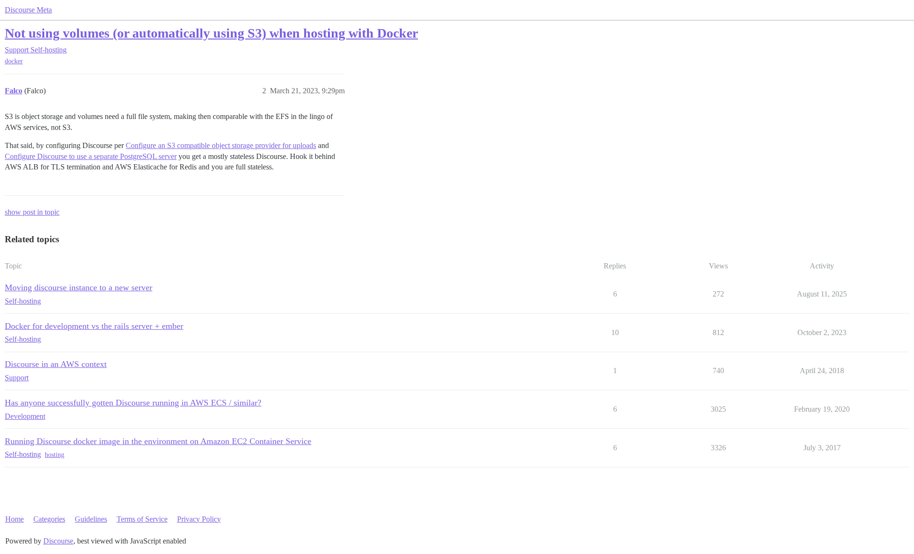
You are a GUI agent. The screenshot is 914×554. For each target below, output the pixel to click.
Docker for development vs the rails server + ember (94, 326)
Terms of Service (142, 519)
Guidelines (91, 519)
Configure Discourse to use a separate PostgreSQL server (91, 156)
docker (14, 61)
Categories (49, 519)
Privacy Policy (199, 519)
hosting (54, 454)
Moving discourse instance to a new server (78, 287)
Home (14, 519)
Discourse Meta (28, 10)
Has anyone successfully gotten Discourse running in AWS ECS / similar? (133, 402)
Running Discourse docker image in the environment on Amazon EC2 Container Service (158, 441)
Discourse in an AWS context (56, 364)
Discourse (58, 541)
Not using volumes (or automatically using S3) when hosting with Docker (211, 33)
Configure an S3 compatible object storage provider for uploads (221, 145)
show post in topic (32, 212)
